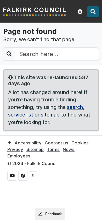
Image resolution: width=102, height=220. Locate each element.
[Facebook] (22, 175)
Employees (18, 155)
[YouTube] (12, 175)
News (69, 149)
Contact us (56, 142)
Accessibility (28, 142)
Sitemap (35, 149)
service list (20, 115)
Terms (53, 149)
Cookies (80, 142)
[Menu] (93, 11)
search (75, 107)
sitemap (50, 115)
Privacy (15, 149)
